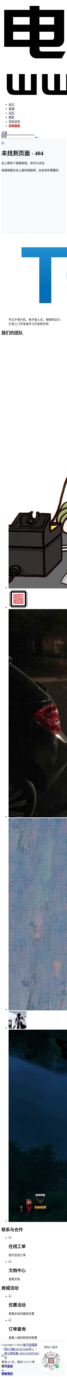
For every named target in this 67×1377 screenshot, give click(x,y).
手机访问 (14, 121)
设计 (11, 104)
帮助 (11, 117)
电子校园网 (29, 1344)
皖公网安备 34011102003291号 (21, 1355)
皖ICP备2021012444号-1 (19, 1349)
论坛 (11, 112)
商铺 (11, 108)
